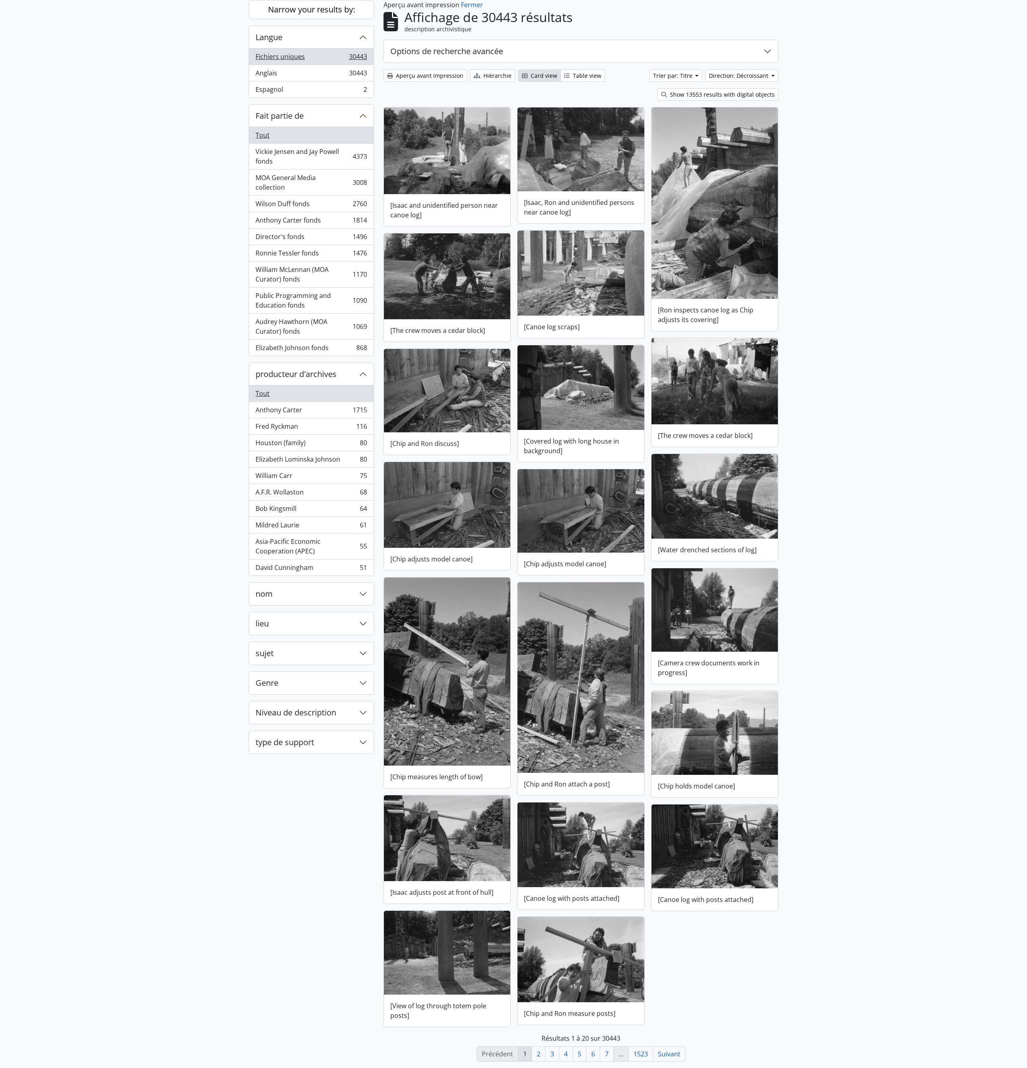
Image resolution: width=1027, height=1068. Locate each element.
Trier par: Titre (673, 75)
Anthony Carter (311, 411)
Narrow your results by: (311, 9)
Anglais (311, 75)
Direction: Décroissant (739, 75)
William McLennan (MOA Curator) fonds (311, 274)
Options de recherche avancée (446, 51)
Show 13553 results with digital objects (721, 94)
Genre (267, 682)
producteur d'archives (296, 374)
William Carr (311, 477)
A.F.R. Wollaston (311, 494)
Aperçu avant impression (428, 75)
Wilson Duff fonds (311, 205)
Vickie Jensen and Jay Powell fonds (311, 156)
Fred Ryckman (311, 428)
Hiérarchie (496, 75)
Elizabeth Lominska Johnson (311, 461)
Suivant (669, 1054)
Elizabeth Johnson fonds (311, 349)
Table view (586, 75)
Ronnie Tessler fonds (311, 255)
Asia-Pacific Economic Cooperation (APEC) (311, 546)
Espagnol (311, 91)
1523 (640, 1054)
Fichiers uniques (311, 58)
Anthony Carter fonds (311, 222)
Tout (263, 135)
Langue (269, 37)
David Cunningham (311, 569)
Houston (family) (311, 444)
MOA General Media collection (311, 182)
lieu (262, 623)
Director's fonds (311, 238)
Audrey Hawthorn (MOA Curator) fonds (311, 326)
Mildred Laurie (311, 527)
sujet (265, 653)
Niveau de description (296, 712)
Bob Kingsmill (311, 510)
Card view (543, 75)
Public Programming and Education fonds (311, 300)
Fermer (472, 4)
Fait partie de (280, 115)
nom (264, 593)
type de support (285, 742)
